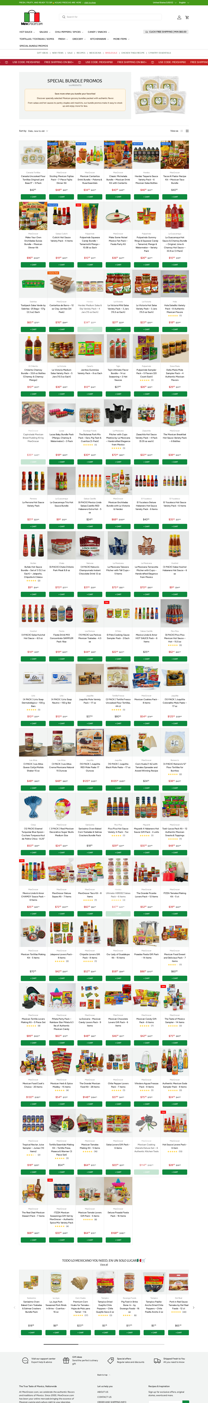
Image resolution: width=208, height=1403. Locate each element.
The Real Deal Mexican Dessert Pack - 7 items (33, 1214)
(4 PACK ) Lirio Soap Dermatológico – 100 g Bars (33, 702)
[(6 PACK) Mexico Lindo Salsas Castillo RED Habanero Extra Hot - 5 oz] (90, 481)
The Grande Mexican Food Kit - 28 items (90, 1085)
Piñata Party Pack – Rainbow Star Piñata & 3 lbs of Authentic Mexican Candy (61, 1024)
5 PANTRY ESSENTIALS (160, 53)
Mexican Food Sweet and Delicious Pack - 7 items (175, 957)
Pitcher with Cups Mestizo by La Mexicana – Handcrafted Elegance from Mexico (118, 439)
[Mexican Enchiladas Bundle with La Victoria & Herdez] (118, 481)
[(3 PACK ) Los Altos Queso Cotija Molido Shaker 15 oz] (33, 742)
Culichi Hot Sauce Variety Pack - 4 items (62, 239)
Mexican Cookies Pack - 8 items (146, 701)
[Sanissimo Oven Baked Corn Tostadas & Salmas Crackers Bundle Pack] (90, 807)
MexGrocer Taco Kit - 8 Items (89, 895)
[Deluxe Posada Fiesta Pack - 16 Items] (118, 1191)
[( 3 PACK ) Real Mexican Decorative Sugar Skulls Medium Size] (61, 807)
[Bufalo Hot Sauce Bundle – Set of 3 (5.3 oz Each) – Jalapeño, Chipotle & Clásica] (33, 545)
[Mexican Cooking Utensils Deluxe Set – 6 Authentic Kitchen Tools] (146, 1123)
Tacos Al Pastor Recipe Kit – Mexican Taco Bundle (174, 179)
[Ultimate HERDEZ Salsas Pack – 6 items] (118, 872)
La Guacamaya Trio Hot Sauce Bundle (61, 504)
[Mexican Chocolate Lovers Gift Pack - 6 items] (118, 997)
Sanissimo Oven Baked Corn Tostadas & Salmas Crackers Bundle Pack (90, 832)
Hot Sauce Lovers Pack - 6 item (174, 1146)
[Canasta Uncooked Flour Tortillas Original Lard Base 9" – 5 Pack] (33, 155)
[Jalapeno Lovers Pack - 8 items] (61, 933)
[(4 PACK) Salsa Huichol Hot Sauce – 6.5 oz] (33, 613)
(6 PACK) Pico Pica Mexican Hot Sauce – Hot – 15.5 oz (175, 638)
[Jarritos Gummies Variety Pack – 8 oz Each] (90, 348)
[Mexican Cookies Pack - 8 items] (146, 678)
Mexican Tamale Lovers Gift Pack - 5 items (90, 1214)
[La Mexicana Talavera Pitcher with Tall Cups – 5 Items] (118, 545)
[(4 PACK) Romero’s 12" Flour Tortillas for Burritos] (175, 742)
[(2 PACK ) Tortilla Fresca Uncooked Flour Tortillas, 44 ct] (118, 678)
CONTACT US (104, 1397)
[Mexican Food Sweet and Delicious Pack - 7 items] (175, 933)
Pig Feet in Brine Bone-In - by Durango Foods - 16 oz (129, 1306)
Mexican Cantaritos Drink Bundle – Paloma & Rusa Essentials (90, 179)
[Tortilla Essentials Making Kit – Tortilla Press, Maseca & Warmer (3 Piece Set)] (61, 1123)
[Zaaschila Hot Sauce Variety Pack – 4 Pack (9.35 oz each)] (146, 413)
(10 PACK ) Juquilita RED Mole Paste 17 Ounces (90, 767)
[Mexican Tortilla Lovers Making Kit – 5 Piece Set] (33, 997)
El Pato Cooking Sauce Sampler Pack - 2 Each (118, 636)
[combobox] (110, 17)
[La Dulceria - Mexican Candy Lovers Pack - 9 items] (90, 997)
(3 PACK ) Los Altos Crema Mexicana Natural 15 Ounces (61, 767)
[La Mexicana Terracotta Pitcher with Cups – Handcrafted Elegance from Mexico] (146, 545)
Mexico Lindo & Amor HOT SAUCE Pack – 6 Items (146, 638)
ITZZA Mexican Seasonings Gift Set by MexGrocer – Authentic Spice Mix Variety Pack (61, 1217)
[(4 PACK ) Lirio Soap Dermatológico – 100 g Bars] (33, 678)
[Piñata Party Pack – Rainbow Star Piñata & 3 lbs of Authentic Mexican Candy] (61, 997)
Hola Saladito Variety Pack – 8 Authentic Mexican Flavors (174, 308)
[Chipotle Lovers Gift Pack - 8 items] (90, 933)
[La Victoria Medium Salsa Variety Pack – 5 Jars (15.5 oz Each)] (61, 348)
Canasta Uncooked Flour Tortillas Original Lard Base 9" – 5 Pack (33, 179)
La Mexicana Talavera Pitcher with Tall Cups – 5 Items (118, 570)
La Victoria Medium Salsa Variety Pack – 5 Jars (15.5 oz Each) (61, 373)
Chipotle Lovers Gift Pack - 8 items (90, 956)
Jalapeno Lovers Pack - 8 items (61, 956)
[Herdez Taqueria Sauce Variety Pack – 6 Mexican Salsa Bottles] (146, 155)
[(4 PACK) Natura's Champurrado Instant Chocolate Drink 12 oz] (90, 545)
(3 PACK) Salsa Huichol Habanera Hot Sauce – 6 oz (175, 570)
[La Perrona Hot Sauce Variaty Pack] (33, 481)
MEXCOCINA (95, 53)
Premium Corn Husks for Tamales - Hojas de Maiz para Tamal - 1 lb (80, 1306)
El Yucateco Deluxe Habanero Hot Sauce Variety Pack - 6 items (146, 505)
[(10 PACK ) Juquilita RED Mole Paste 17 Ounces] (90, 742)
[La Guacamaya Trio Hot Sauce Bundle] (61, 481)
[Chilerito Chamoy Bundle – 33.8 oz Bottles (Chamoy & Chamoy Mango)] (33, 348)
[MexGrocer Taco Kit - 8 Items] (90, 872)
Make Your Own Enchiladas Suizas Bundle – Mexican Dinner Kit (33, 242)
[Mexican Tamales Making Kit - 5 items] (90, 1123)
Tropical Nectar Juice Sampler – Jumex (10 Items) (33, 1148)
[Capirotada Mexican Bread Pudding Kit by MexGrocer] (33, 413)
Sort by (22, 131)
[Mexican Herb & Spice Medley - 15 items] (61, 1062)
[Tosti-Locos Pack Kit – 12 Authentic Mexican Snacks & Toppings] (175, 807)
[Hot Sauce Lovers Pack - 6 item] (175, 1123)
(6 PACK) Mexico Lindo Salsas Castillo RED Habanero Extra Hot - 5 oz (90, 507)
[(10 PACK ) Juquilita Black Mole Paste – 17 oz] (118, 742)
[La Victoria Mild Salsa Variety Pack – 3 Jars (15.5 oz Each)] (118, 284)
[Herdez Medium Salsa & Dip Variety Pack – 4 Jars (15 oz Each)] (90, 284)
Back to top (102, 1375)
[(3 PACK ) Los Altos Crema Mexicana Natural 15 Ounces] (61, 742)
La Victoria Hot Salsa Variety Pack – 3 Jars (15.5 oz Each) (146, 308)
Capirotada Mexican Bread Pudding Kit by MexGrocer (33, 438)
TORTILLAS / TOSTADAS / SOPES (37, 39)
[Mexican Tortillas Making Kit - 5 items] (33, 933)
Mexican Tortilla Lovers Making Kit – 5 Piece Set (33, 1021)
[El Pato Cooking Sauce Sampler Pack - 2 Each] (118, 613)
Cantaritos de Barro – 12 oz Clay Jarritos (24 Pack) (61, 308)
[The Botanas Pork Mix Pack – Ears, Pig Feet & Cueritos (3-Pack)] (90, 413)
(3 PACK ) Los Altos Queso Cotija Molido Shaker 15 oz (33, 767)
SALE (70, 53)
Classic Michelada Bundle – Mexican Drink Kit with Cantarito (118, 179)
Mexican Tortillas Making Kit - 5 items (33, 956)
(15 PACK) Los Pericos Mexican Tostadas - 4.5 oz (89, 638)
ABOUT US (102, 1392)
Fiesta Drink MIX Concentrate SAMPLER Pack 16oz (61, 638)
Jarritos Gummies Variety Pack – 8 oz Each (90, 372)
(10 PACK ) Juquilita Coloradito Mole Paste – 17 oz (175, 702)
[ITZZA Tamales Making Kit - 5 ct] (175, 872)
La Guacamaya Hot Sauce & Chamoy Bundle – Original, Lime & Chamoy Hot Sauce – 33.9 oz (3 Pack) (174, 244)
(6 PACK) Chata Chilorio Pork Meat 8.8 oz (61, 569)
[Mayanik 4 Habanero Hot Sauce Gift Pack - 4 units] (146, 807)
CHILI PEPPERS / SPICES (68, 32)
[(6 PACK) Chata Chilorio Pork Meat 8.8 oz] (61, 545)
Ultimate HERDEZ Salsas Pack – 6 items (118, 895)
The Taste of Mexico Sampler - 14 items (175, 1021)
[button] (187, 17)
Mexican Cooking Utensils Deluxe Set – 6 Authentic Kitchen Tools (146, 1148)
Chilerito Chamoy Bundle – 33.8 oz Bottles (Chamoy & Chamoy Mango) (33, 375)
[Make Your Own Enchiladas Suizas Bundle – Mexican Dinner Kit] (33, 216)
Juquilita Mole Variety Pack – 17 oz (90, 701)
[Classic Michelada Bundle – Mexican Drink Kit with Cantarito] (118, 155)
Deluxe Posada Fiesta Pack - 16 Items (118, 1214)
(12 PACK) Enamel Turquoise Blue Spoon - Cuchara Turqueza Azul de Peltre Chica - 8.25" (33, 833)
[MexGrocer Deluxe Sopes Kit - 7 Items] (61, 872)
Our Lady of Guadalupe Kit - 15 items (118, 956)
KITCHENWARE (98, 39)
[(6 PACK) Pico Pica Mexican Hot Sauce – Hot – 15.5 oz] (175, 613)
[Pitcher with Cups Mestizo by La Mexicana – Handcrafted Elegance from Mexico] (118, 413)
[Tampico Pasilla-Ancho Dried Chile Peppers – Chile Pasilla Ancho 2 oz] (154, 1282)
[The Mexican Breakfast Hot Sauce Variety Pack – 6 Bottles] (175, 413)
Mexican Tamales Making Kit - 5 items (90, 1146)
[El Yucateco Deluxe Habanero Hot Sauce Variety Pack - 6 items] (146, 481)
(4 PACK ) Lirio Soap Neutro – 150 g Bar (61, 701)
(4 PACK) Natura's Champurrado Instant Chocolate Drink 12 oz (90, 570)
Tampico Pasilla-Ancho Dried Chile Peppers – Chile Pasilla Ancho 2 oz (154, 1306)
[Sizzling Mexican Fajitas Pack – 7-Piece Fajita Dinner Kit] (61, 155)
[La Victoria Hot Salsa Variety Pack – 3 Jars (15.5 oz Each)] (146, 284)
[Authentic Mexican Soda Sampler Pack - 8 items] (175, 1062)
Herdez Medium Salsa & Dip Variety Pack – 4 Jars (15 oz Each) (90, 308)
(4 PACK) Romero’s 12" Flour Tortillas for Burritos (174, 767)
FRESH (61, 39)
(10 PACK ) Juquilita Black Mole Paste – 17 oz (118, 766)
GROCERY (77, 39)
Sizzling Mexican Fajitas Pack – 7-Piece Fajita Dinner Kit (61, 179)
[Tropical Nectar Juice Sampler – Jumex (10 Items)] (33, 1123)
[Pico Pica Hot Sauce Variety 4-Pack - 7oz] (118, 807)
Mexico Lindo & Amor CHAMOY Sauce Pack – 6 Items (33, 896)
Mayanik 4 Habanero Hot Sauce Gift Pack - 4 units (146, 830)
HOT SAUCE (26, 32)
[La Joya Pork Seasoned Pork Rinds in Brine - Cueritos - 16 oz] (56, 1282)
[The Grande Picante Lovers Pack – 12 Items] (146, 872)
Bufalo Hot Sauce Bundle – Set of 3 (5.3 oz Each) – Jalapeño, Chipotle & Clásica (33, 572)
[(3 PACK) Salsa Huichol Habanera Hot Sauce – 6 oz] (175, 545)
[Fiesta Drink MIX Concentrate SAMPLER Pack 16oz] (61, 613)
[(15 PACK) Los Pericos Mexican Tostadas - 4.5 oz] (90, 613)
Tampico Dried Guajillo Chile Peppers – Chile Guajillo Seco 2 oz (105, 1306)
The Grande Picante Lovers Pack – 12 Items (146, 895)
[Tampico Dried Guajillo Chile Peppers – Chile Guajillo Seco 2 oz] (105, 1282)
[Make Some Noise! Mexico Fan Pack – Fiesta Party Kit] (118, 216)
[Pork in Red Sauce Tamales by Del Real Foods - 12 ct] (178, 1282)
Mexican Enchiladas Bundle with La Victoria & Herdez (118, 505)
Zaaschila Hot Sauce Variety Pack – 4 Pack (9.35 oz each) (146, 438)
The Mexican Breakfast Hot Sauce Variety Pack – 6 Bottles (174, 438)
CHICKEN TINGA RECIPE (133, 53)
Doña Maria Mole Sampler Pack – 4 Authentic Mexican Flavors (174, 375)
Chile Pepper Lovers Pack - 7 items (118, 1085)
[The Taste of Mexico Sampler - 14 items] (175, 997)
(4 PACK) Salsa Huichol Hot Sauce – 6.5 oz (33, 636)
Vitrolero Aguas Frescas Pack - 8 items (146, 1085)
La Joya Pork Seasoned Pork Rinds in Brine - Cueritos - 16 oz (56, 1306)
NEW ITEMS (58, 53)
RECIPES (81, 53)
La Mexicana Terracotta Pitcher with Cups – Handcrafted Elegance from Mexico (146, 572)
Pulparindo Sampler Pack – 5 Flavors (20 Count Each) (146, 373)
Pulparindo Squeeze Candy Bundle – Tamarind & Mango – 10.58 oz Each (90, 242)
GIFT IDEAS (42, 53)
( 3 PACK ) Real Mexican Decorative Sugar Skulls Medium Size (61, 832)
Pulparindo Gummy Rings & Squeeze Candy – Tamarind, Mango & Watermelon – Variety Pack (146, 244)
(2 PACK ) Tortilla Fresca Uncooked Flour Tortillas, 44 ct (118, 702)
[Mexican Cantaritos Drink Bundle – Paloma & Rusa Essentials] (90, 155)
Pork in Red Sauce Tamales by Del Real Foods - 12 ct (178, 1305)
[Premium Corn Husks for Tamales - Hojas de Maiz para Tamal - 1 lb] (80, 1282)
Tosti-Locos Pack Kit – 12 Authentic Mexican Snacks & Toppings (174, 832)
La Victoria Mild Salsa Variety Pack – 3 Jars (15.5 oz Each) (118, 308)
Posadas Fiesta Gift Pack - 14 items (146, 956)
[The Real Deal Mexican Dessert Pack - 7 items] (33, 1191)
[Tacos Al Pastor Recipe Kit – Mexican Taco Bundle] (175, 155)
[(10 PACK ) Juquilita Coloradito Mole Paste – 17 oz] (175, 678)
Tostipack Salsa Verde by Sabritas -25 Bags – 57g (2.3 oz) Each (33, 308)
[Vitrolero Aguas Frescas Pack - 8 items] (146, 1062)
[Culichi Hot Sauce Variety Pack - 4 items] (61, 216)
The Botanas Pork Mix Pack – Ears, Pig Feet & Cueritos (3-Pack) (89, 438)
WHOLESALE (111, 53)
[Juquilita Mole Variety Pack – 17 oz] (90, 678)
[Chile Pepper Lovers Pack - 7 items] (118, 1062)
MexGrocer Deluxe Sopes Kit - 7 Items (61, 895)
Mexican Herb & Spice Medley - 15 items (61, 1085)
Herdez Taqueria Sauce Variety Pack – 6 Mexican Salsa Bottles (146, 179)
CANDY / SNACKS (97, 32)
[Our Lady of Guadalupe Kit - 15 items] (118, 933)
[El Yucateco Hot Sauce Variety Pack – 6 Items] (175, 481)
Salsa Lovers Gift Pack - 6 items (118, 1146)
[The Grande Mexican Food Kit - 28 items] (90, 1062)
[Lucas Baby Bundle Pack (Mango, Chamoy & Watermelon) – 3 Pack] (61, 413)
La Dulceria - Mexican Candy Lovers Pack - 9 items (90, 1022)
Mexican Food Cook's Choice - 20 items (33, 1085)
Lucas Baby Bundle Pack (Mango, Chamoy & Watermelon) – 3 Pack (62, 438)
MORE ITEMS (120, 39)
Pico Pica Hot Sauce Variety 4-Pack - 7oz (118, 830)
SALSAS (43, 32)
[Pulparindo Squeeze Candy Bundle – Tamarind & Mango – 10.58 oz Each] (90, 216)
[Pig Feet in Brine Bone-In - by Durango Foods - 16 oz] (129, 1282)
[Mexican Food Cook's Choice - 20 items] (33, 1062)
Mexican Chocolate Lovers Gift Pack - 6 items (118, 1022)
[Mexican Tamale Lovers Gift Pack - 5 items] (90, 1191)
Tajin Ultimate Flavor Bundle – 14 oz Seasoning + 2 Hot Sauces (118, 375)
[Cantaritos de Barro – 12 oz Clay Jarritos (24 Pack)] (61, 284)
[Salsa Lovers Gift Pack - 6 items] (118, 1123)
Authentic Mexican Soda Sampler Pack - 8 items (174, 1085)
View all (104, 1264)
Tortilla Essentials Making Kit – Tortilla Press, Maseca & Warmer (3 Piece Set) (61, 1149)
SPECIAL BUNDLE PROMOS (34, 46)
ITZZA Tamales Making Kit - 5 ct (174, 895)
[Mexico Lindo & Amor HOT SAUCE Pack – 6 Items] (146, 613)
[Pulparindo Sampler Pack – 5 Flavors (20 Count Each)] (146, 348)
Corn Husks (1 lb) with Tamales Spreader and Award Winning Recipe (146, 767)
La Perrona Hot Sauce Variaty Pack (33, 504)
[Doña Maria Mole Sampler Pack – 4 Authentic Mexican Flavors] (175, 348)
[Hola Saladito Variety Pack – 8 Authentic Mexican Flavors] (175, 284)
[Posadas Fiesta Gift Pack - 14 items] (146, 933)
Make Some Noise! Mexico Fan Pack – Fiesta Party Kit (118, 241)
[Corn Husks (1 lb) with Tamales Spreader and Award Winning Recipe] (146, 742)
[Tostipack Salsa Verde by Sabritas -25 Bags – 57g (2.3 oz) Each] (33, 284)
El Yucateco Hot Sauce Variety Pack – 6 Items (174, 504)
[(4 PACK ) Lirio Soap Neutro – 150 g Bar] (61, 678)
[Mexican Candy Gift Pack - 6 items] (146, 997)
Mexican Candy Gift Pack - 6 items (146, 1021)
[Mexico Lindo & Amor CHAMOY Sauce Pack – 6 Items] (33, 872)
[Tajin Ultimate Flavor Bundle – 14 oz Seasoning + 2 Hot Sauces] (118, 348)
